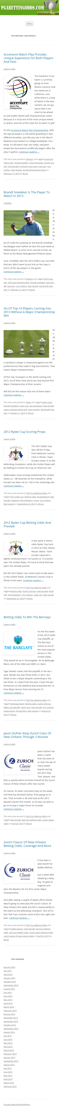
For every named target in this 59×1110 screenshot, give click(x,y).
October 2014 (10, 981)
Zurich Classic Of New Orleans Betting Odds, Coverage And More (27, 844)
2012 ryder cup (17, 496)
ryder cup (38, 595)
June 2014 (8, 996)
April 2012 (8, 1079)
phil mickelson (26, 500)
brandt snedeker (37, 282)
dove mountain (36, 162)
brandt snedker (21, 162)
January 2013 (9, 1057)
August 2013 (9, 1032)
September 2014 (11, 985)
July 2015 (7, 970)
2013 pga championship (18, 282)
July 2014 (7, 992)
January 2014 (9, 1014)
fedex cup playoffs (12, 707)
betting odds (30, 496)
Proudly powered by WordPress (17, 1104)
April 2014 (8, 1003)
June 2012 (8, 1072)
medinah (15, 500)
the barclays (21, 711)
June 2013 (8, 1039)
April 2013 (8, 1046)
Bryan (25, 173)
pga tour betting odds (31, 820)
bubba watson (16, 929)
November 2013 (11, 1021)
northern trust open (29, 166)
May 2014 (8, 999)
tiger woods (16, 170)
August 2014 (9, 989)
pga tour (42, 166)
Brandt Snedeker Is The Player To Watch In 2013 (27, 194)
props (36, 500)
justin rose (24, 406)
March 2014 (9, 1007)
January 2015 (9, 978)
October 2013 (10, 1025)
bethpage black (17, 703)
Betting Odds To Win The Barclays (27, 617)
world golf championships (34, 170)
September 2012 (11, 1061)
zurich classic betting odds (41, 932)
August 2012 (9, 1064)
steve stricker (34, 409)
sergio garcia (9, 711)
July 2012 (7, 1068)
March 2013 (9, 1050)
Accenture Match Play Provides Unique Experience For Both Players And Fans (28, 58)
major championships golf (15, 409)
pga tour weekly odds (18, 932)
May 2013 (8, 1043)
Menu (29, 23)
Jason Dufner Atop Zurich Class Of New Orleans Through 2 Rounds (27, 735)
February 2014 (10, 1010)
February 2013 (10, 1054)
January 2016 (9, 967)
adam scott (47, 402)
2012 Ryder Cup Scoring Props (25, 432)
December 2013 (11, 1017)
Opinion (29, 159)
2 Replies (7, 203)
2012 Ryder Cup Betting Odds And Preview (27, 524)
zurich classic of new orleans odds (19, 936)
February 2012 (10, 1086)
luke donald (13, 166)
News (28, 402)
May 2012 (8, 1075)
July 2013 (7, 1035)
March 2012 (9, 1082)
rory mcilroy (21, 286)
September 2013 (11, 1028)
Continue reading (29, 151)
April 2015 (8, 974)
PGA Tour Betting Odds (36, 493)
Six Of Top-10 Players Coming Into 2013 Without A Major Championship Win (29, 312)
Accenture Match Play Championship (29, 130)
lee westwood (36, 406)
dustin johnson (29, 591)
